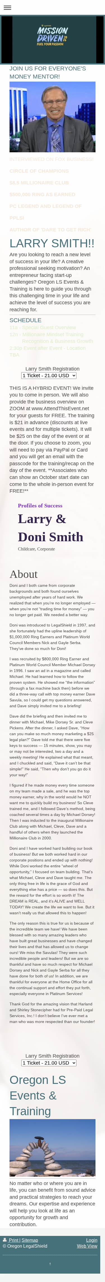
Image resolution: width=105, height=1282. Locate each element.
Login (91, 1240)
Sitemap (30, 1240)
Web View (87, 1246)
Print (13, 1240)
